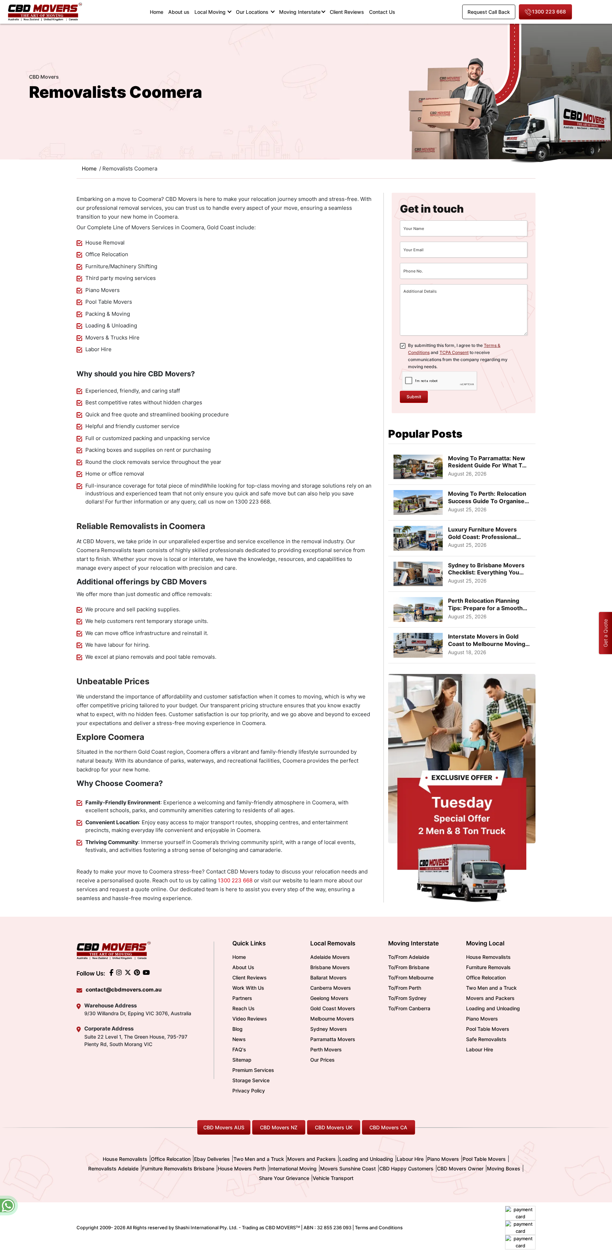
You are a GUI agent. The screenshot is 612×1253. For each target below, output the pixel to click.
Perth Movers (326, 1049)
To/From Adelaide (408, 957)
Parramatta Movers (332, 1039)
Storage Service (251, 1080)
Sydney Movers (328, 1029)
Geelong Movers (329, 998)
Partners (242, 998)
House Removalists (488, 957)
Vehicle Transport (333, 1178)
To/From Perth (404, 988)
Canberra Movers (330, 988)
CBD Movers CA (388, 1127)
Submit (414, 396)
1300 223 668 (549, 12)
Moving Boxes (503, 1168)
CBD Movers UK (333, 1127)
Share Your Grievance (284, 1178)
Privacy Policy (248, 1091)
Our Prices (322, 1060)
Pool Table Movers (487, 1029)
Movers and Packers (490, 998)
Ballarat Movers (328, 977)
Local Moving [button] (210, 12)
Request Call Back (489, 12)
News (239, 1039)
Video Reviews (249, 1019)
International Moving (293, 1168)
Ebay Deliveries (212, 1159)
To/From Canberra (409, 1008)
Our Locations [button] (253, 12)
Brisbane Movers (330, 967)
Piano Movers (482, 1019)
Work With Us (248, 988)
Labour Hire (479, 1049)
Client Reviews (347, 12)
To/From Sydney (407, 998)
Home (158, 12)
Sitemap (241, 1060)
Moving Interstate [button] (300, 12)
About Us (243, 967)
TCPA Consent (454, 352)
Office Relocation (486, 977)
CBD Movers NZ (279, 1127)
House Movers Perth (242, 1168)
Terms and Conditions (379, 1227)
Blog (237, 1029)
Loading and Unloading (493, 1008)
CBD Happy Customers (406, 1168)
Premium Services (253, 1070)
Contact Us (382, 12)
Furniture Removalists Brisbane (178, 1168)
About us (178, 12)
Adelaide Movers (330, 957)
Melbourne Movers (332, 1019)
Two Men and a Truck (491, 988)
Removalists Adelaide (113, 1168)
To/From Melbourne (411, 977)
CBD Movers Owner (460, 1168)
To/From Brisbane (408, 967)
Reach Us (243, 1008)
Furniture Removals (488, 967)
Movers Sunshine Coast (348, 1168)
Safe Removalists (486, 1039)
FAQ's (239, 1049)
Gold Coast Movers (332, 1008)
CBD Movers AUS (223, 1127)
